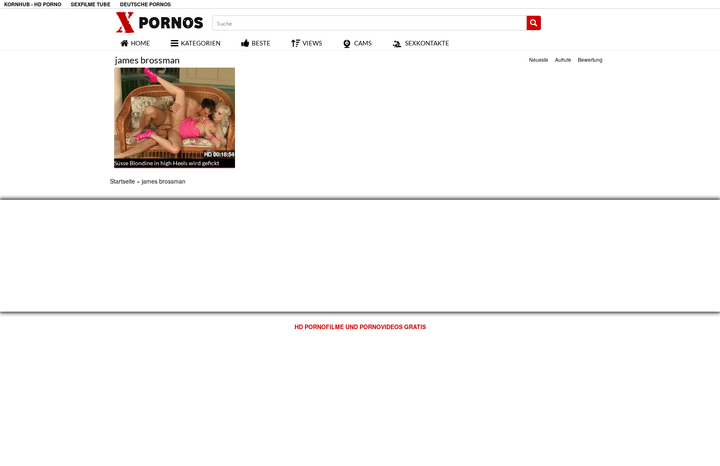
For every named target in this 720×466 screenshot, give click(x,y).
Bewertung (590, 59)
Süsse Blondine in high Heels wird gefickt (166, 162)
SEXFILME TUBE (90, 4)
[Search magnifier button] (534, 23)
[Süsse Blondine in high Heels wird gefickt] (174, 113)
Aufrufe (563, 59)
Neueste (538, 59)
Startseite (122, 181)
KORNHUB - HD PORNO (32, 4)
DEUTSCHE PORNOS (145, 4)
